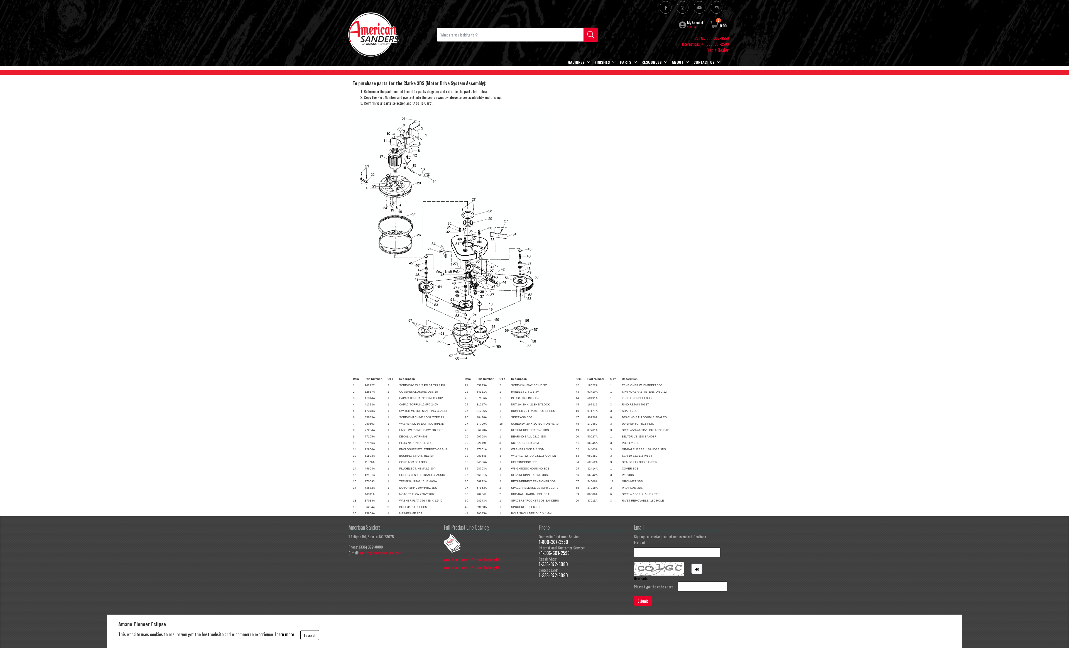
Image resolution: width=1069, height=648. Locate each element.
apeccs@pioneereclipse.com (380, 553)
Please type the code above (653, 587)
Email (639, 542)
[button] (683, 24)
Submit (643, 601)
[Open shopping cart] (714, 25)
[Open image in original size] (373, 34)
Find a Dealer (718, 50)
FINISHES (602, 62)
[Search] (590, 35)
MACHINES (576, 62)
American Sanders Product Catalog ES (472, 567)
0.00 (723, 25)
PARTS (625, 62)
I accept (310, 635)
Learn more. (285, 634)
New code (641, 578)
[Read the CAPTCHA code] (697, 569)
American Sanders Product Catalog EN (472, 560)
